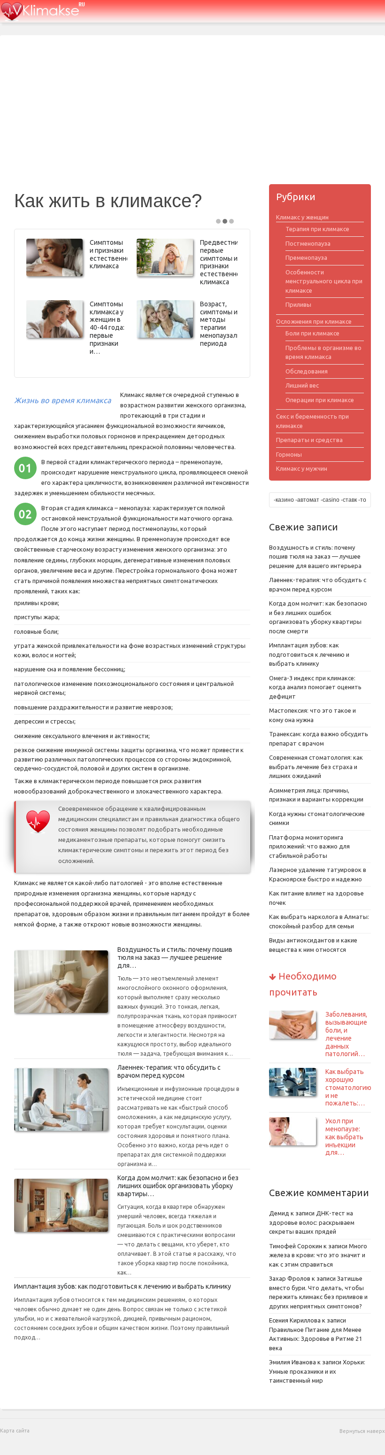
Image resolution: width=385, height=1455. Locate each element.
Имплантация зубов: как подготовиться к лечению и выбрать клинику (122, 1286)
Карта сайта (15, 1430)
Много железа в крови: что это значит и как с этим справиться (318, 1255)
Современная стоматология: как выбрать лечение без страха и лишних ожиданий (316, 766)
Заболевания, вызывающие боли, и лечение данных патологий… (346, 1034)
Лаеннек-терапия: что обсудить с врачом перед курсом (169, 1071)
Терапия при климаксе (317, 229)
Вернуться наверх (362, 1431)
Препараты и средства (309, 439)
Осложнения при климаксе (314, 321)
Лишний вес (302, 385)
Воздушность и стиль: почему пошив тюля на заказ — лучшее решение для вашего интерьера (315, 556)
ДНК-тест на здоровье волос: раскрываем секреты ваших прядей (311, 1222)
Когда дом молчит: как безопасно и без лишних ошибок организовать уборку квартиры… (178, 1186)
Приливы (298, 304)
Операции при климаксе (319, 400)
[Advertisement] (192, 113)
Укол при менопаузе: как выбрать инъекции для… (344, 1136)
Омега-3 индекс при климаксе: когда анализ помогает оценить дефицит (315, 687)
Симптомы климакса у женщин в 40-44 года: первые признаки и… (107, 327)
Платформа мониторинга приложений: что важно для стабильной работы (309, 846)
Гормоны (289, 454)
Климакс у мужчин (301, 468)
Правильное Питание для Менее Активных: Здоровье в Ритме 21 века (315, 1338)
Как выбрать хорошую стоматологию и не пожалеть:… (348, 1087)
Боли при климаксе (312, 333)
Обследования (306, 371)
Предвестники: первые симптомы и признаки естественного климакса (223, 262)
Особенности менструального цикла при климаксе (323, 281)
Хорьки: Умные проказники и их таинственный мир (317, 1371)
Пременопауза (306, 257)
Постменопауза (308, 243)
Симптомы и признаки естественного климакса (113, 254)
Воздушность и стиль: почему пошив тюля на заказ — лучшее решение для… (174, 957)
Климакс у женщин (302, 217)
